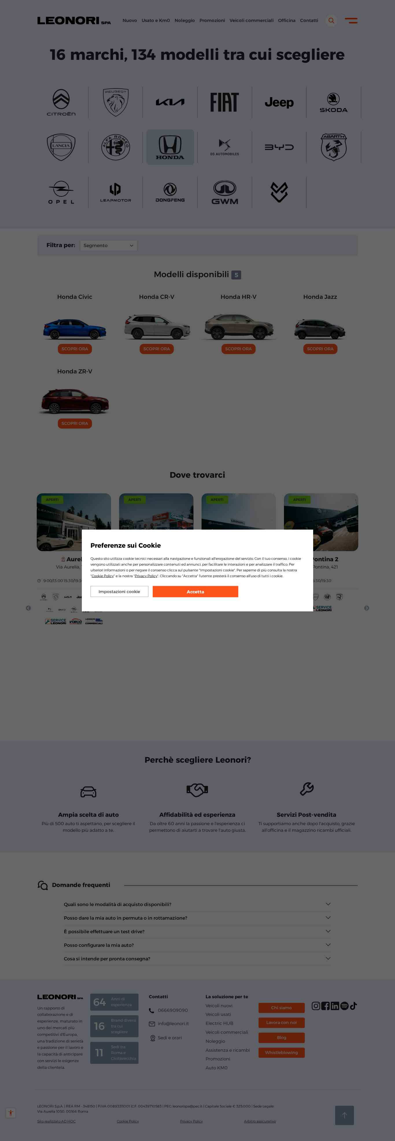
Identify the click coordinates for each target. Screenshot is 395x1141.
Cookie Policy (103, 576)
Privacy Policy (146, 576)
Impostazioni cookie (119, 591)
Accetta (195, 591)
